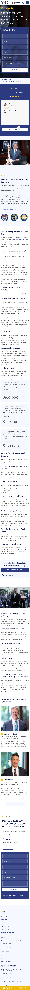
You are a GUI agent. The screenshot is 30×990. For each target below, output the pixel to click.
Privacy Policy (15, 981)
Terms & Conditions (6, 981)
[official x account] (4, 916)
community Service (7, 933)
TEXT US (22, 988)
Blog (2, 923)
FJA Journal (5, 926)
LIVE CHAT (7, 988)
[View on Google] (5, 104)
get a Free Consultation (15, 569)
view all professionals (14, 804)
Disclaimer (4, 919)
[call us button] (23, 2)
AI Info (21, 981)
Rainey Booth (8, 780)
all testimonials (14, 129)
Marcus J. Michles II (10, 734)
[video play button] (2, 605)
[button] (12, 127)
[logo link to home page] (7, 912)
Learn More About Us (8, 209)
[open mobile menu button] (27, 2)
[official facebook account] (2, 916)
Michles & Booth (6, 79)
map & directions (8, 849)
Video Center (5, 929)
